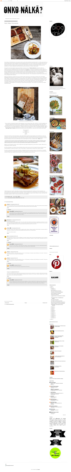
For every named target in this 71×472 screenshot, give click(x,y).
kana (56, 420)
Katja (7, 236)
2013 (51, 287)
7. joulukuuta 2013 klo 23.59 (14, 251)
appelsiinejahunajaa (53, 399)
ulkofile (51, 421)
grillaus (52, 420)
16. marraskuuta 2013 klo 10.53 (14, 204)
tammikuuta (53, 317)
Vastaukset (9, 209)
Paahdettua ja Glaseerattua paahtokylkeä (57, 292)
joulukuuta (52, 288)
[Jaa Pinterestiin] (19, 196)
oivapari (55, 425)
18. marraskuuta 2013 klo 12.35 (13, 236)
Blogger (39, 469)
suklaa (65, 419)
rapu (57, 424)
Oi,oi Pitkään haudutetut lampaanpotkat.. (58, 366)
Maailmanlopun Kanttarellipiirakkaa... (60, 371)
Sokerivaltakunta (53, 392)
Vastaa (8, 207)
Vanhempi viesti (45, 302)
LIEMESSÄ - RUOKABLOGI (55, 389)
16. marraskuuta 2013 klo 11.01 (18, 211)
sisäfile (60, 422)
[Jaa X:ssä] (17, 196)
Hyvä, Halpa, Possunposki (55, 299)
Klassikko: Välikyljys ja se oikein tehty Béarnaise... (58, 303)
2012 (51, 319)
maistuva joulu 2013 (54, 422)
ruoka (23, 197)
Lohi (63, 420)
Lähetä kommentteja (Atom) (10, 304)
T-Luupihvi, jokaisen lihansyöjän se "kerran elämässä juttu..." (60, 356)
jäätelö (60, 421)
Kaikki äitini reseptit (53, 402)
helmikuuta (52, 316)
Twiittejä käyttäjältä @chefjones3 (54, 246)
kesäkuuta (52, 311)
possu (21, 197)
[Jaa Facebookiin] (18, 196)
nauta (64, 418)
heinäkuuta (53, 310)
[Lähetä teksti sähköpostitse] (14, 196)
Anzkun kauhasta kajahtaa (54, 386)
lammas (55, 421)
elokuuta (52, 309)
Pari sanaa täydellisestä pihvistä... (59, 330)
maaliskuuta (53, 315)
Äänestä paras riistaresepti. (55, 294)
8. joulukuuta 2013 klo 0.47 (17, 265)
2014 (51, 286)
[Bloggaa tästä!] (16, 196)
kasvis (51, 424)
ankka (51, 425)
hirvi (65, 423)
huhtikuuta (52, 314)
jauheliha (64, 421)
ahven (65, 424)
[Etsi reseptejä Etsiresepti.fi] (54, 321)
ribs (57, 425)
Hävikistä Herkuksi (18, 197)
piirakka (55, 424)
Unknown (8, 204)
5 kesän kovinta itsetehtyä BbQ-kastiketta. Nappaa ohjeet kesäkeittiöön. (59, 337)
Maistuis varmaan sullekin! (55, 412)
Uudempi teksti (7, 302)
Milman (39, 138)
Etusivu (26, 302)
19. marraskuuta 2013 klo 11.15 (18, 244)
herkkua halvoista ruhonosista (11, 197)
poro (59, 423)
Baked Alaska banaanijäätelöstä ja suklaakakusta (58, 302)
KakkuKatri (52, 396)
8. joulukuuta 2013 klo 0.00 (14, 258)
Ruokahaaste (61, 424)
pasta (60, 420)
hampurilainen (55, 423)
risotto (64, 425)
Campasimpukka (53, 382)
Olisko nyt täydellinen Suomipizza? (56, 293)
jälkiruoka (58, 418)
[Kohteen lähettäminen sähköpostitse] (15, 196)
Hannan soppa (53, 409)
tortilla (60, 425)
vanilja (62, 423)
